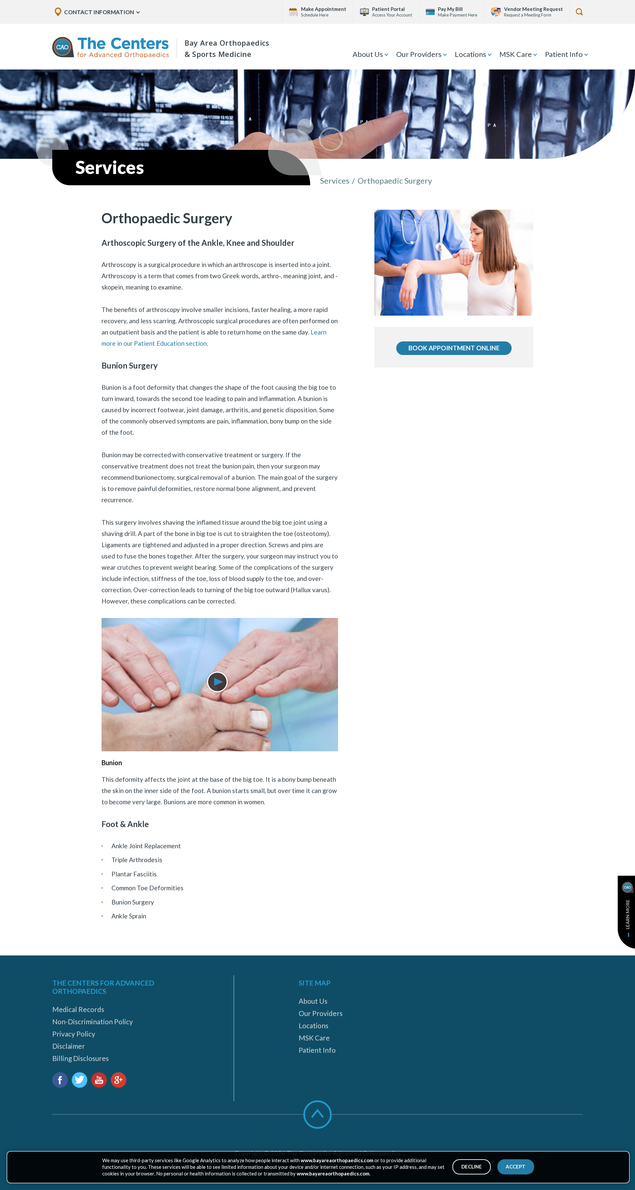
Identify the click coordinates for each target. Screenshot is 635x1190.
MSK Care (515, 54)
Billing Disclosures (80, 1058)
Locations (470, 54)
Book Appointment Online (453, 348)
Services (334, 180)
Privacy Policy (73, 1034)
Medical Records (78, 1009)
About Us (368, 54)
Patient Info (564, 54)
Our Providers (419, 54)
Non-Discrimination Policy (92, 1021)
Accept (516, 1166)
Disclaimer (68, 1046)
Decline (471, 1166)
